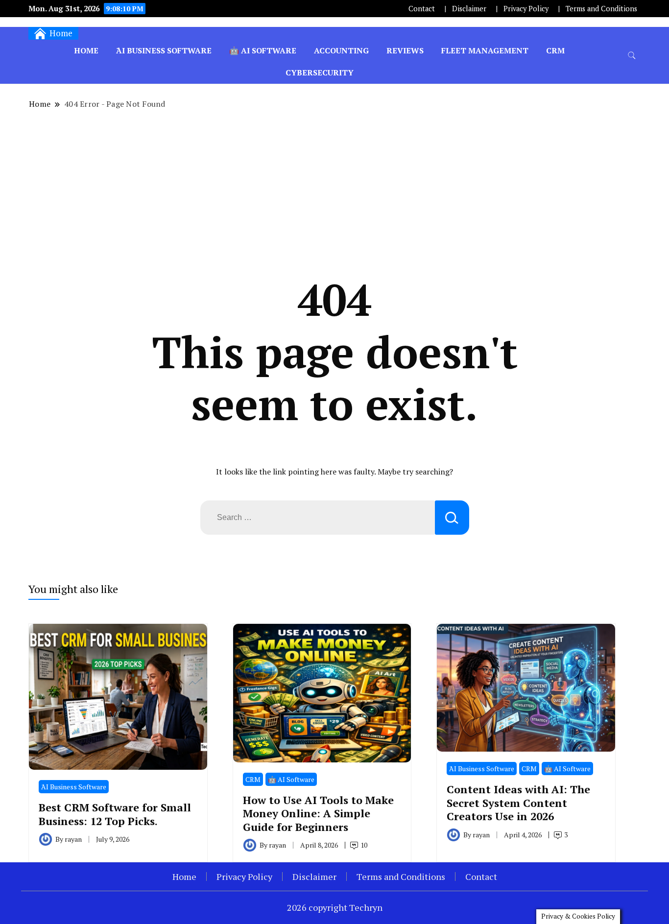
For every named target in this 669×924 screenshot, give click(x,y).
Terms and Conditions (601, 8)
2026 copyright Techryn (334, 907)
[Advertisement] (334, 191)
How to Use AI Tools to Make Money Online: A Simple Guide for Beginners (318, 813)
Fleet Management (484, 50)
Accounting (341, 50)
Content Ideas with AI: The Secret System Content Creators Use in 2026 (518, 802)
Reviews (405, 50)
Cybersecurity (320, 72)
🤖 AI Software (262, 50)
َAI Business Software (164, 50)
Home (86, 50)
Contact (421, 8)
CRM (555, 50)
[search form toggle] (632, 56)
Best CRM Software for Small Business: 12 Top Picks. (115, 814)
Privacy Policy (526, 8)
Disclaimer (469, 8)
